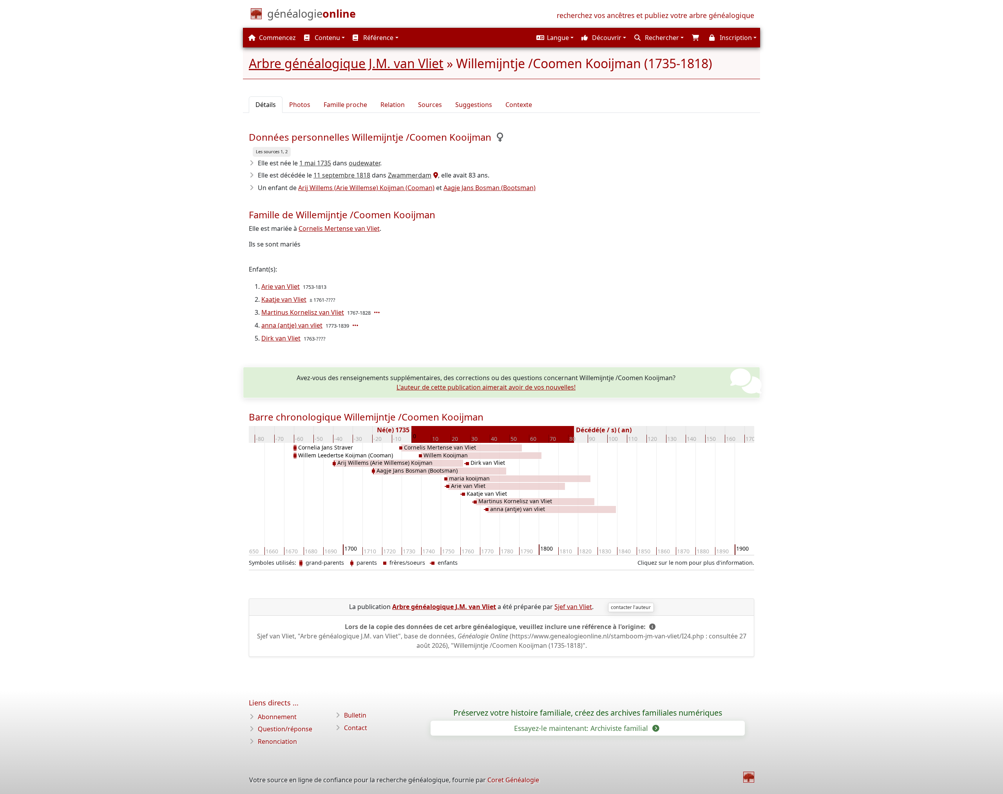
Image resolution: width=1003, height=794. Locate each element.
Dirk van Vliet (281, 338)
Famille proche (345, 104)
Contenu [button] (326, 37)
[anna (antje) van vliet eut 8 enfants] (356, 325)
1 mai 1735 (315, 163)
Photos (299, 104)
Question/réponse (285, 729)
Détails (265, 104)
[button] (554, 37)
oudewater (364, 163)
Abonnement (277, 716)
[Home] (748, 777)
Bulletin (355, 715)
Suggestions (473, 104)
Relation (392, 104)
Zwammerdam (409, 175)
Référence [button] (377, 37)
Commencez (276, 37)
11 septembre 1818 (341, 175)
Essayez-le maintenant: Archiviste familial (582, 728)
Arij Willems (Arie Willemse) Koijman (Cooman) (366, 187)
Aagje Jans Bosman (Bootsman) (490, 187)
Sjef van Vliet (573, 606)
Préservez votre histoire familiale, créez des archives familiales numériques (587, 713)
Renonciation (277, 741)
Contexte (518, 104)
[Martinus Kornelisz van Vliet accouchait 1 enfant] (377, 312)
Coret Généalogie (513, 780)
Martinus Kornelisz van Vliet (302, 312)
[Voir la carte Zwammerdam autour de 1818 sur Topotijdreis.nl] (434, 175)
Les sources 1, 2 (272, 151)
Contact (355, 727)
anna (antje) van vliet (291, 325)
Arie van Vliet (280, 286)
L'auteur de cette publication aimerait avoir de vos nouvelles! (486, 387)
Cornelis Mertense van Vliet (339, 228)
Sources (430, 104)
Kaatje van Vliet (283, 299)
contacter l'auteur (631, 607)
